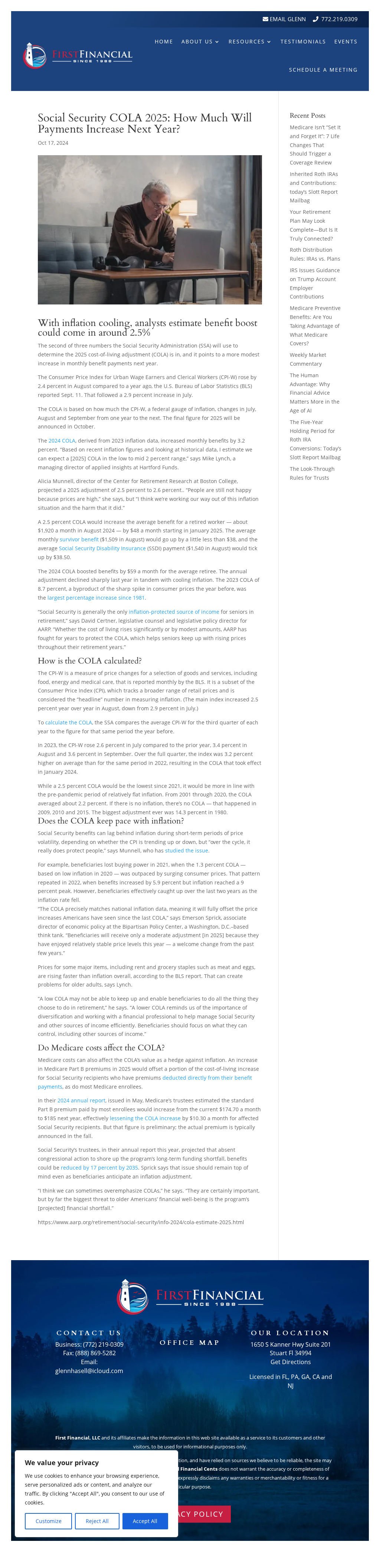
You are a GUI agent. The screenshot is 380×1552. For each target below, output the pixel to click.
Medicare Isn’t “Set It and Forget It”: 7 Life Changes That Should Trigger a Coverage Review (315, 145)
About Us (197, 41)
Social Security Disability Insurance (102, 548)
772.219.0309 (339, 19)
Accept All (145, 1521)
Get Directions (291, 1362)
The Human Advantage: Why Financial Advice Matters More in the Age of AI (315, 393)
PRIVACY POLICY (190, 1514)
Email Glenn (287, 19)
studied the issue (186, 850)
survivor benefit (79, 539)
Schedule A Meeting (323, 69)
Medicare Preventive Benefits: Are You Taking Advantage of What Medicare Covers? (315, 325)
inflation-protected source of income (174, 611)
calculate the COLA (68, 722)
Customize (49, 1521)
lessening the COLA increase (145, 1118)
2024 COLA (62, 440)
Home (164, 41)
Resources (247, 41)
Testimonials (303, 41)
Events (346, 41)
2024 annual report (81, 1100)
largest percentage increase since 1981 (96, 597)
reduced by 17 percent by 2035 (99, 1167)
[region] (96, 1493)
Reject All (97, 1521)
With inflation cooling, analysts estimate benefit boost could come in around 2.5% (147, 328)
